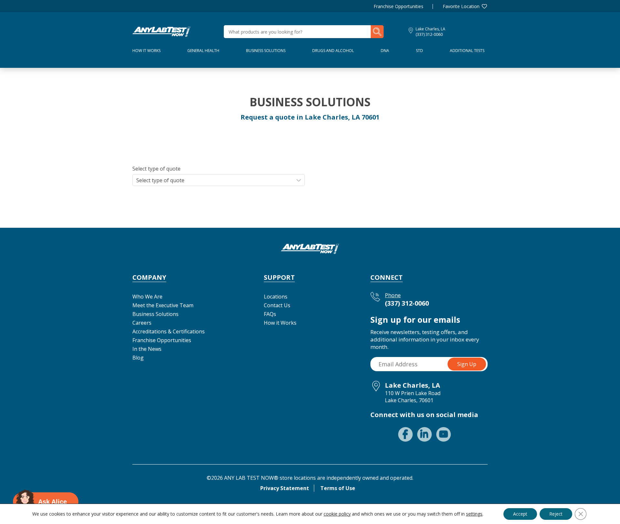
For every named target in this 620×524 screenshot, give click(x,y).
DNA (385, 50)
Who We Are (147, 296)
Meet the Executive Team (162, 305)
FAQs (270, 314)
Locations (275, 296)
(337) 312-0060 (429, 34)
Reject (556, 514)
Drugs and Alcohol (333, 50)
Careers (141, 322)
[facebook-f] (405, 434)
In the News (146, 348)
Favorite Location (461, 6)
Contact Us (277, 305)
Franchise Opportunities (398, 6)
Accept (520, 514)
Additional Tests (467, 50)
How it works (146, 50)
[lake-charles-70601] (161, 31)
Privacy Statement (284, 488)
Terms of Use (337, 488)
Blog (138, 357)
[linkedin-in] (424, 434)
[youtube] (443, 434)
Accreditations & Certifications (168, 331)
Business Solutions (265, 50)
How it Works (280, 322)
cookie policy (337, 514)
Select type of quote (156, 168)
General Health (203, 50)
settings (474, 514)
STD (419, 50)
